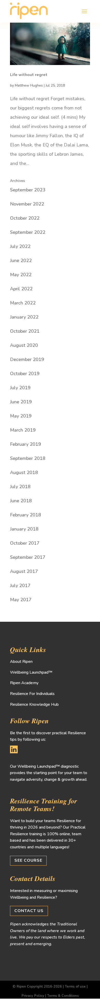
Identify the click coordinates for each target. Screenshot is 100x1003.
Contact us (29, 911)
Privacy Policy (33, 995)
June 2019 (21, 402)
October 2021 (24, 331)
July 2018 (20, 487)
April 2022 (21, 289)
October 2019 (24, 373)
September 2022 (27, 232)
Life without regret (28, 75)
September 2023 (27, 190)
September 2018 (27, 458)
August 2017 (24, 571)
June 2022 (21, 260)
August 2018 (24, 472)
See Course (28, 860)
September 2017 (27, 557)
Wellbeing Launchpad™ (31, 672)
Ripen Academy (24, 683)
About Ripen (21, 661)
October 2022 (24, 218)
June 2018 (21, 501)
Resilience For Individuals (32, 693)
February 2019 (25, 444)
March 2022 (23, 303)
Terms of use (75, 986)
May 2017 (21, 600)
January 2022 (24, 317)
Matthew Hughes (29, 85)
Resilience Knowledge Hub (34, 704)
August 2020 (24, 345)
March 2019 (23, 430)
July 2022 (20, 246)
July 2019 (20, 388)
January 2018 (24, 529)
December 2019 (27, 359)
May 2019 (21, 416)
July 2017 (20, 585)
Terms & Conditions (63, 995)
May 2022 (21, 275)
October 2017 (24, 543)
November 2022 (27, 204)
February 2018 (25, 515)
